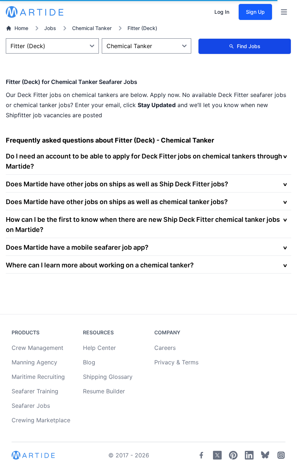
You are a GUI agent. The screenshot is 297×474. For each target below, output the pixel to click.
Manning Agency (34, 362)
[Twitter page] (217, 455)
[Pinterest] (233, 455)
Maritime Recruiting (38, 376)
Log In (221, 12)
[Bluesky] (265, 455)
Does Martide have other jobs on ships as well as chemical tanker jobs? (117, 202)
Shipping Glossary (108, 376)
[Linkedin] (249, 455)
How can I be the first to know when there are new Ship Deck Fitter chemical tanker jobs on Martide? (143, 224)
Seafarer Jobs (31, 405)
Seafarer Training (35, 391)
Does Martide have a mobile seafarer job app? (77, 247)
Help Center (99, 347)
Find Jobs (248, 46)
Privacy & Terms (176, 362)
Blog (89, 362)
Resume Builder (104, 391)
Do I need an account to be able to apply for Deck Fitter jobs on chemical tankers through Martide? (144, 161)
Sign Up (255, 12)
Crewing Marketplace (41, 420)
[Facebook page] (201, 455)
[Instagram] (281, 455)
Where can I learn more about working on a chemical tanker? (100, 265)
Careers (165, 347)
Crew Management (37, 347)
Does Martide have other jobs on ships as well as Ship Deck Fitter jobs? (117, 184)
